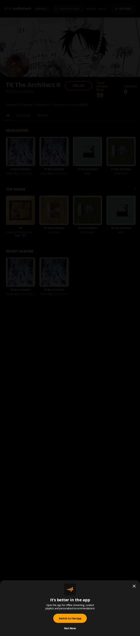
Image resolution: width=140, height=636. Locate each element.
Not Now (70, 628)
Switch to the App (70, 618)
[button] (70, 318)
